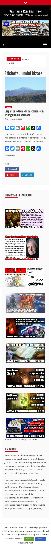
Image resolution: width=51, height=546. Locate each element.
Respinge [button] (40, 539)
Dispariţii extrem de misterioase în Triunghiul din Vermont (24, 113)
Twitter (28, 169)
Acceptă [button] (29, 539)
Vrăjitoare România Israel (25, 11)
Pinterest (12, 174)
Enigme (8, 107)
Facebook (12, 169)
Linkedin (28, 174)
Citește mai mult (10, 155)
